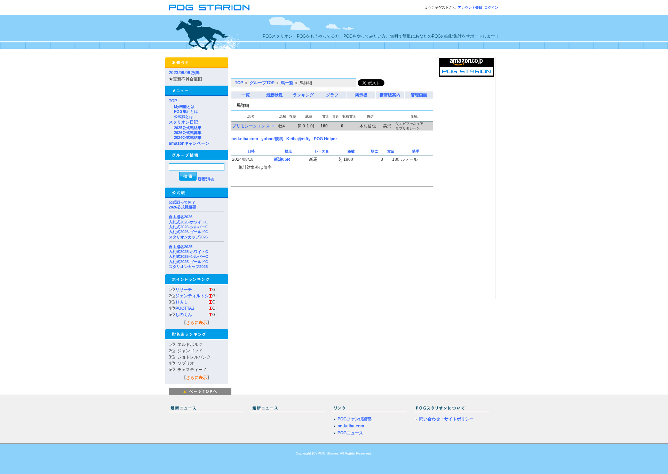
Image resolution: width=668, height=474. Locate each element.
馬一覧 (287, 82)
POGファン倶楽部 (354, 419)
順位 (375, 151)
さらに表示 (196, 322)
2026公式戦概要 (182, 207)
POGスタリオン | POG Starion (209, 7)
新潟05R (282, 159)
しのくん (183, 314)
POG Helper (325, 138)
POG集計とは (186, 111)
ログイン (491, 7)
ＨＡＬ (181, 302)
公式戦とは (183, 116)
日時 (252, 151)
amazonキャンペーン (189, 143)
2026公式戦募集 (187, 133)
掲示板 (361, 95)
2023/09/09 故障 (184, 72)
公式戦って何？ (182, 202)
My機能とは (184, 106)
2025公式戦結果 (187, 128)
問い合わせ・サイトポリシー (446, 419)
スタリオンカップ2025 (188, 266)
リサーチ (183, 289)
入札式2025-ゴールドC (188, 262)
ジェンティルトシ (192, 295)
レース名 (322, 151)
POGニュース (350, 432)
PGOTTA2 (184, 308)
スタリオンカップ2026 (188, 237)
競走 (289, 151)
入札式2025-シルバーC (188, 256)
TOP (173, 100)
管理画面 (419, 95)
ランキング (303, 95)
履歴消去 (206, 179)
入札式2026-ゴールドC (188, 232)
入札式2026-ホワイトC (188, 222)
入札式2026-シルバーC (188, 227)
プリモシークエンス (251, 126)
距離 (352, 151)
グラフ (332, 95)
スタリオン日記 (183, 122)
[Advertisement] (312, 67)
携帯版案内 (390, 95)
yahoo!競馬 (272, 138)
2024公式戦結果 (187, 137)
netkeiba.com (244, 138)
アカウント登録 (470, 7)
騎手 (416, 151)
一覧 (245, 95)
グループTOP (262, 82)
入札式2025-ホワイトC (188, 252)
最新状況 (274, 95)
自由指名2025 (180, 247)
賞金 (391, 151)
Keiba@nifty (298, 138)
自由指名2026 (180, 217)
